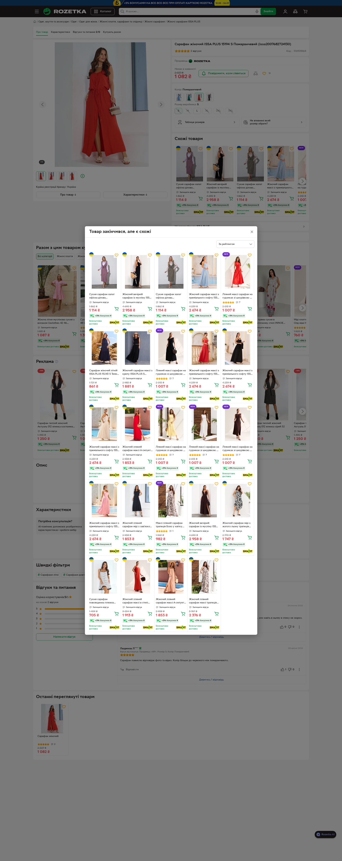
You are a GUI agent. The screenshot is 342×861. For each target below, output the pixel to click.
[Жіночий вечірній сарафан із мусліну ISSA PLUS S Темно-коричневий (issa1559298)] (204, 500)
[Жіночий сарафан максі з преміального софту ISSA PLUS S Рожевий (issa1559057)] (104, 500)
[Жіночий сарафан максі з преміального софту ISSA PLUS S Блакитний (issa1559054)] (204, 271)
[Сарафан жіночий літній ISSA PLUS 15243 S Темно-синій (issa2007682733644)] (104, 348)
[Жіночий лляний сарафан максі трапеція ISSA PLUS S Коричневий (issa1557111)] (204, 576)
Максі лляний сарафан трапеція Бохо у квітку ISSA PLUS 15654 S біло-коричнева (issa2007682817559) (170, 525)
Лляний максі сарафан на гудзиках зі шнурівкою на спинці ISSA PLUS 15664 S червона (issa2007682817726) (237, 296)
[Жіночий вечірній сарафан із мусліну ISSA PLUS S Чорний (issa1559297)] (137, 271)
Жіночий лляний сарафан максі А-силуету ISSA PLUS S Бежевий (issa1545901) (170, 601)
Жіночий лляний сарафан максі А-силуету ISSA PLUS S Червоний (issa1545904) (137, 449)
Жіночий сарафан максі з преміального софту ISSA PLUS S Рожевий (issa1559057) (104, 525)
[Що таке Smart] (114, 322)
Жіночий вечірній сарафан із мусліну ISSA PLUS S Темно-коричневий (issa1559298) (203, 525)
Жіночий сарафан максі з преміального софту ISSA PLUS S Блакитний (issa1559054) (204, 296)
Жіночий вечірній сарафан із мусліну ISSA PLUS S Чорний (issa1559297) (136, 296)
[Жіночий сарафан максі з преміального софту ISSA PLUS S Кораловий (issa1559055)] (204, 348)
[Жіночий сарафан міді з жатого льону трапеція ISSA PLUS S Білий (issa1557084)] (237, 500)
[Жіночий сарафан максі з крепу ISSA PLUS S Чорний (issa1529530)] (137, 348)
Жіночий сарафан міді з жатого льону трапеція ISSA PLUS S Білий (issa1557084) (236, 525)
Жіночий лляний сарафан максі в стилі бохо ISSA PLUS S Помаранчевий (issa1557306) (135, 601)
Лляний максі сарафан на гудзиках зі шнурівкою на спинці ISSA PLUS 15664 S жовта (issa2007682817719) (171, 449)
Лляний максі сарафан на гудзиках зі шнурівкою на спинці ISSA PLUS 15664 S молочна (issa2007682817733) (204, 449)
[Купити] (116, 309)
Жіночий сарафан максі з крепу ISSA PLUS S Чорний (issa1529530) (137, 372)
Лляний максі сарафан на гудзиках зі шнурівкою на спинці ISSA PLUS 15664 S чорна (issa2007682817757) (171, 372)
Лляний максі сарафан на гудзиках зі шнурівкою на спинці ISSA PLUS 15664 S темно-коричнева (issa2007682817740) (237, 449)
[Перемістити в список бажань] (116, 255)
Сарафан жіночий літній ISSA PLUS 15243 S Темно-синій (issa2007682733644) (104, 372)
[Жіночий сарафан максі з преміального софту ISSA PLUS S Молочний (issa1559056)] (104, 424)
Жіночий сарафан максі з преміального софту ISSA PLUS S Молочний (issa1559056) (104, 449)
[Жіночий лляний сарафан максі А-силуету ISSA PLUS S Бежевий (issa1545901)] (171, 576)
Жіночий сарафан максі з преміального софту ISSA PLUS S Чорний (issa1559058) (237, 372)
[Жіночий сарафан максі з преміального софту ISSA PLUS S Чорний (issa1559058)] (237, 348)
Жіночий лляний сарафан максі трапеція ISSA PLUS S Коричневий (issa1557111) (203, 601)
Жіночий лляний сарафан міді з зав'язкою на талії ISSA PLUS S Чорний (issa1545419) (137, 525)
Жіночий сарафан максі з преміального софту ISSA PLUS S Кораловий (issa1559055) (204, 372)
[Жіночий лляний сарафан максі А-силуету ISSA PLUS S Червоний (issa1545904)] (137, 424)
